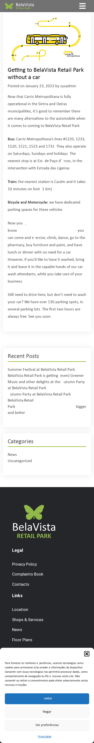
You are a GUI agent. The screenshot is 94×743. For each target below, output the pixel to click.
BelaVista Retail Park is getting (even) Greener (46, 376)
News (12, 455)
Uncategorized (20, 461)
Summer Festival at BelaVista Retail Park (41, 370)
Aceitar (47, 698)
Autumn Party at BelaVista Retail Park (39, 394)
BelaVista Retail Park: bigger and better (47, 406)
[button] (86, 653)
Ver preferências (47, 725)
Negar (47, 712)
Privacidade (44, 736)
